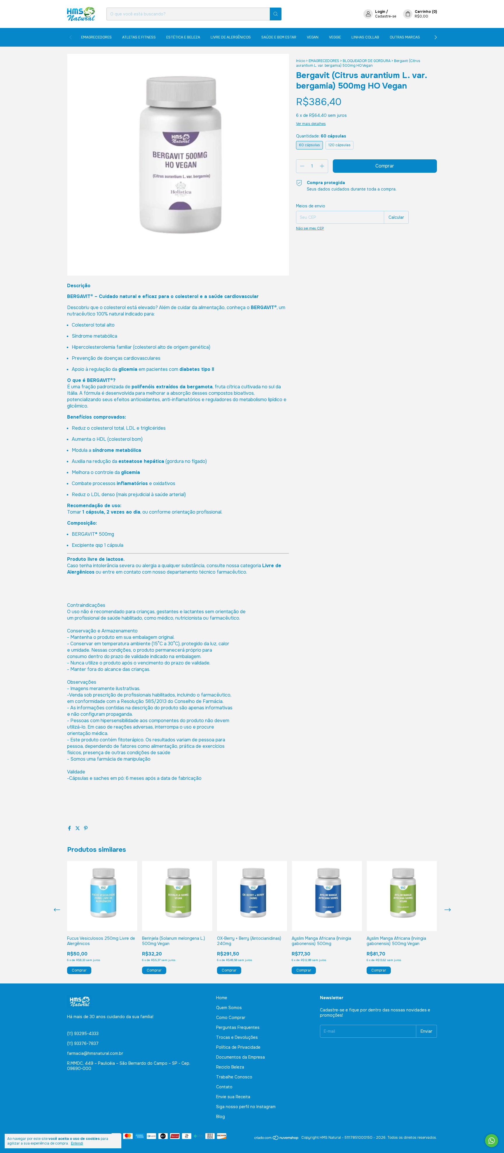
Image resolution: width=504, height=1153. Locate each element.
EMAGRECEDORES (96, 37)
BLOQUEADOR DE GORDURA (367, 61)
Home (221, 997)
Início (300, 61)
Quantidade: (321, 136)
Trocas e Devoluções (237, 1037)
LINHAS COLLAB (365, 37)
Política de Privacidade (238, 1047)
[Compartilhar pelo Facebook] (70, 828)
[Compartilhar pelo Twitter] (78, 828)
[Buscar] (275, 14)
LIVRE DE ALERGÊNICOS (231, 37)
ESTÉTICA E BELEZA (183, 37)
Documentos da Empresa (240, 1057)
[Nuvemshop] (276, 1139)
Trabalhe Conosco (234, 1077)
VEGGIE (335, 37)
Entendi (77, 1143)
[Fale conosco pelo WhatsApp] (491, 1140)
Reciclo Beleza (230, 1067)
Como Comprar (230, 1017)
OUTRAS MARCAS (405, 37)
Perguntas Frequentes (238, 1027)
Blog (220, 1116)
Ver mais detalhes (311, 123)
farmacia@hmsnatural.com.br (95, 1053)
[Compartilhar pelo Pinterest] (85, 828)
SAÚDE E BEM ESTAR (278, 37)
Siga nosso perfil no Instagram (246, 1106)
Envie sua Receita (233, 1096)
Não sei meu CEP (310, 228)
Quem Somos (229, 1007)
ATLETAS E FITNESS (139, 37)
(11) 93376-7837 (83, 1043)
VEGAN (312, 37)
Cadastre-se (385, 16)
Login (380, 11)
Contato (224, 1086)
